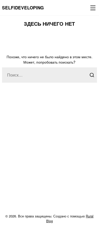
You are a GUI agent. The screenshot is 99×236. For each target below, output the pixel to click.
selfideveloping (23, 8)
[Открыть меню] (92, 8)
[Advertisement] (49, 154)
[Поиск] (92, 75)
